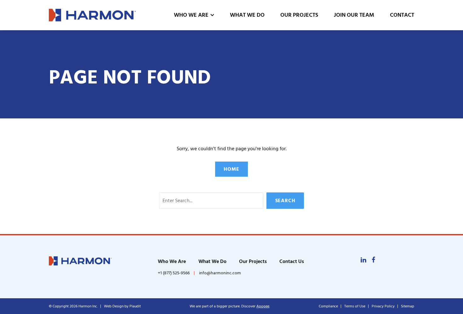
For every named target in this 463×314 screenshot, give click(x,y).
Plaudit (135, 306)
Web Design (113, 306)
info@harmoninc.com (220, 273)
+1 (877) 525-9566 (174, 273)
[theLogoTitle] (92, 15)
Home (231, 169)
